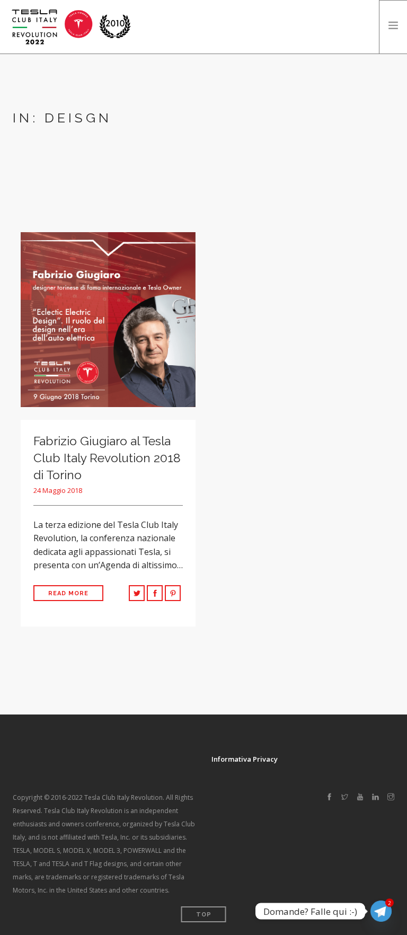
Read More (68, 593)
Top (203, 914)
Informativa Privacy (244, 759)
